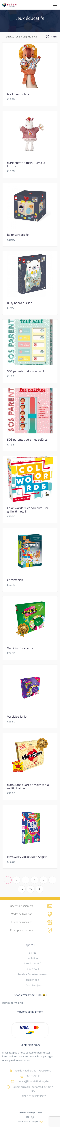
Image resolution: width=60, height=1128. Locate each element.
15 (30, 889)
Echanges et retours (21, 930)
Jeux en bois (32, 979)
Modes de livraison (21, 914)
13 (52, 879)
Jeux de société (32, 963)
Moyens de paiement (21, 906)
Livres (32, 952)
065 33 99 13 (32, 1076)
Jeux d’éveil (32, 969)
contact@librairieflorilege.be (32, 1081)
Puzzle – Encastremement (32, 974)
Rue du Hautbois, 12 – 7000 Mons (32, 1070)
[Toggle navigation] (55, 5)
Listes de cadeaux (21, 922)
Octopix (34, 1121)
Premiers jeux (34, 985)
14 (22, 889)
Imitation (33, 958)
